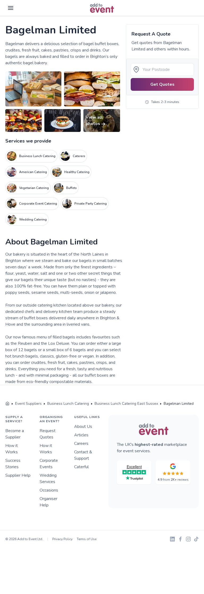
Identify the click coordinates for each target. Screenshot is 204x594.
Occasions (49, 490)
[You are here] (7, 403)
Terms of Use (86, 539)
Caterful (81, 467)
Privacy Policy (62, 539)
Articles (81, 435)
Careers (81, 443)
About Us (83, 426)
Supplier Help (18, 475)
